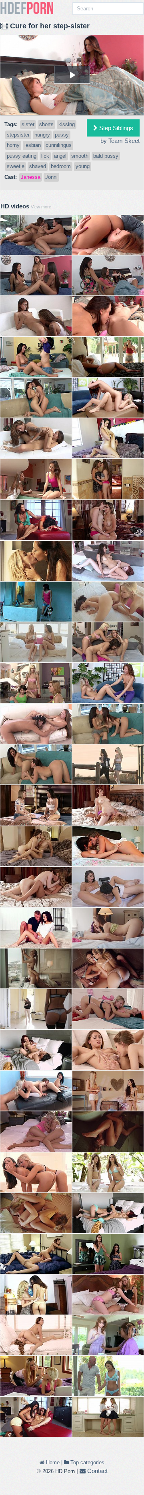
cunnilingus (59, 145)
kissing (66, 124)
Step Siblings (115, 128)
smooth (79, 156)
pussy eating (21, 156)
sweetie (15, 166)
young (83, 166)
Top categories (86, 1462)
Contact (97, 1470)
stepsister (18, 135)
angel (60, 156)
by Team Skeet (120, 140)
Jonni (51, 177)
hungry (42, 135)
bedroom (61, 166)
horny (13, 145)
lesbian (32, 145)
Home (52, 1462)
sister (28, 124)
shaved (37, 166)
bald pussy (105, 156)
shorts (46, 124)
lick (45, 156)
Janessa (30, 177)
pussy (62, 135)
